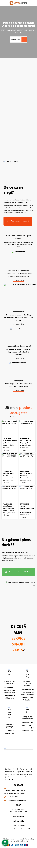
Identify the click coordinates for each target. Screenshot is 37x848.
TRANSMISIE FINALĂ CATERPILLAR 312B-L (27, 507)
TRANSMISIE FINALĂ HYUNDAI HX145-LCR (9, 473)
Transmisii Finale (8, 445)
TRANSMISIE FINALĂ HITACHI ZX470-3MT (26, 440)
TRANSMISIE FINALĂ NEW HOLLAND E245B (8, 506)
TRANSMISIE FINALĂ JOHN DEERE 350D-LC (10, 440)
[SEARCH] (24, 39)
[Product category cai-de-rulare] (10, 90)
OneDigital (13, 841)
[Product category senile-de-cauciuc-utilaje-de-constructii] (26, 93)
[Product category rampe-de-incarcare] (26, 121)
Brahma (24, 841)
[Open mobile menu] (2, 3)
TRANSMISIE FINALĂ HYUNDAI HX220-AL (26, 473)
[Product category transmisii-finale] (10, 121)
